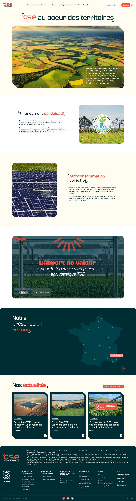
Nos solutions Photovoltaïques (47, 472)
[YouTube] (72, 498)
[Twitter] (63, 498)
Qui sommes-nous (33, 5)
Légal (131, 498)
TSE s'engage (84, 471)
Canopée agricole (27, 476)
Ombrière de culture (28, 479)
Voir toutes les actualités (113, 386)
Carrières (78, 5)
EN (132, 5)
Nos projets (55, 5)
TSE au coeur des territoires (84, 487)
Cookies (126, 498)
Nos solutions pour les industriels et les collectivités (67, 473)
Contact (126, 5)
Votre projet (121, 478)
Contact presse (122, 485)
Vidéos (100, 480)
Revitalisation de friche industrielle (67, 481)
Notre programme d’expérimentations (85, 482)
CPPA (61, 478)
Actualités (86, 5)
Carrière (120, 481)
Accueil (119, 471)
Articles (100, 475)
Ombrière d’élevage (28, 482)
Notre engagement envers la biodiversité (87, 475)
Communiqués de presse (105, 483)
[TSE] (7, 5)
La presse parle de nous (105, 486)
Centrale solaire (46, 476)
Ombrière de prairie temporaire (28, 485)
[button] (45, 5)
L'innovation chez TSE (85, 479)
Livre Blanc (101, 477)
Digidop (24, 498)
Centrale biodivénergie (48, 479)
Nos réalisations (123, 474)
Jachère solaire (26, 489)
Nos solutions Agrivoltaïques (27, 472)
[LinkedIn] (68, 498)
